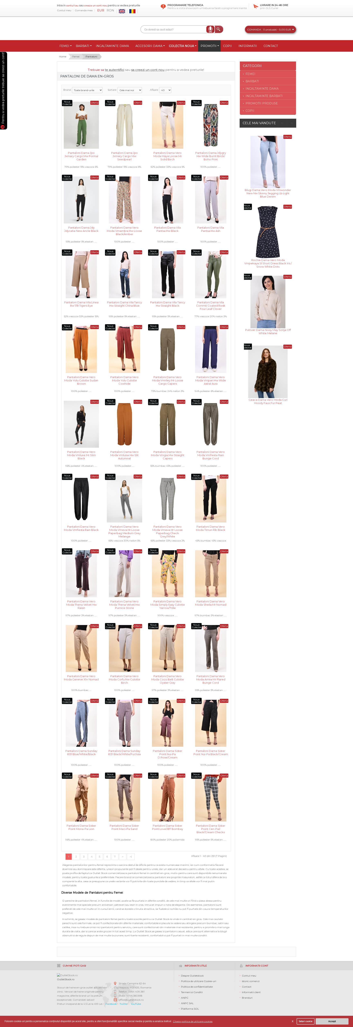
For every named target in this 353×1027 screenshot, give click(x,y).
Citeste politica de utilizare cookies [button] (192, 1021)
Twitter (124, 1003)
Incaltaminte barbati (264, 96)
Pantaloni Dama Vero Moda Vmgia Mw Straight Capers (167, 454)
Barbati (252, 81)
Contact (246, 986)
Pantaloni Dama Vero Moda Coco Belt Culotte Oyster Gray (167, 679)
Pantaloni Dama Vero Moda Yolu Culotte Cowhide (124, 380)
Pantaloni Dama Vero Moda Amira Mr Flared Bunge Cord (210, 679)
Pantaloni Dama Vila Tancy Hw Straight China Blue (124, 304)
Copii (250, 111)
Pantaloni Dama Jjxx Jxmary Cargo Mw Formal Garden (81, 155)
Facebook (111, 1003)
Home (62, 56)
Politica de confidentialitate (197, 986)
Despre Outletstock (192, 975)
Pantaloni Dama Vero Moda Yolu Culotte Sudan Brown (81, 380)
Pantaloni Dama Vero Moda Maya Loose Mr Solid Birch (167, 155)
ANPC (184, 997)
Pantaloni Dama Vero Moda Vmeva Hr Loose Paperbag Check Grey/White (167, 529)
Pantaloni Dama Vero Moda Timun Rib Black (210, 528)
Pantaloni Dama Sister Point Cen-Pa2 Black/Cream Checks (210, 828)
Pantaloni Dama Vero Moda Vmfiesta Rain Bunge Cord (211, 454)
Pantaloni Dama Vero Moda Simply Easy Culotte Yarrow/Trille (167, 604)
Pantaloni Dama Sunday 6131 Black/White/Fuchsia (124, 752)
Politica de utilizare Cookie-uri (198, 981)
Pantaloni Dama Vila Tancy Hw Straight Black (167, 304)
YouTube (136, 1003)
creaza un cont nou (96, 5)
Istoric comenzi (251, 981)
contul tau (72, 5)
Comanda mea (84, 10)
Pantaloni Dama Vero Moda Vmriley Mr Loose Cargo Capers (167, 380)
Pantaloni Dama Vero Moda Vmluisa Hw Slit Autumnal (124, 454)
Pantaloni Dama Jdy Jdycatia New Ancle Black (81, 229)
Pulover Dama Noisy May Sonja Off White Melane (268, 331)
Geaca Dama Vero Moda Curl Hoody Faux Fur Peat (268, 401)
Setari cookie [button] (305, 1021)
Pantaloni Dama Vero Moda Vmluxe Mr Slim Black (81, 454)
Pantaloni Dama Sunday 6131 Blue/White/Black (81, 752)
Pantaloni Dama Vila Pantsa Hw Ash (210, 229)
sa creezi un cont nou (147, 70)
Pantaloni (91, 56)
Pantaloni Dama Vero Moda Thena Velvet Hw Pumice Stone (124, 604)
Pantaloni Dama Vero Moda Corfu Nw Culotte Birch (124, 679)
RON (110, 10)
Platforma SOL (190, 1008)
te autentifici (114, 70)
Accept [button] (332, 1021)
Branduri (247, 997)
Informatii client (251, 992)
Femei (75, 56)
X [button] (292, 1021)
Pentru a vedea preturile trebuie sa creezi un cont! (3, 88)
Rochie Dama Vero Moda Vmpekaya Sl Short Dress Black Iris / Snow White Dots (268, 263)
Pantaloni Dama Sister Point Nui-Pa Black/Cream (210, 752)
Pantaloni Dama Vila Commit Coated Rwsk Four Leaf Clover (210, 305)
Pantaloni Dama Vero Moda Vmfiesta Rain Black (81, 528)
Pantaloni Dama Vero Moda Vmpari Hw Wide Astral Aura (210, 380)
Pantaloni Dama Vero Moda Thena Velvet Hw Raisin (81, 604)
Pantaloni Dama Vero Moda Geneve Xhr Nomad (81, 677)
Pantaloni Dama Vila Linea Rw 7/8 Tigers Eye (81, 304)
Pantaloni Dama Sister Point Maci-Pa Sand (124, 827)
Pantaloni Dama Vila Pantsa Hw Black (167, 229)
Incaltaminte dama (262, 88)
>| (131, 856)
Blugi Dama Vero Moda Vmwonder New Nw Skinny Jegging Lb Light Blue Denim (268, 193)
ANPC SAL (187, 1003)
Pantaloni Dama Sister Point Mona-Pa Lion (81, 827)
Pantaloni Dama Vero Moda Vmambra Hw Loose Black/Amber (124, 230)
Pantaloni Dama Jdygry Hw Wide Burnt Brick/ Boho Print (210, 155)
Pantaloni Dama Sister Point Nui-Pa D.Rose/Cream (167, 753)
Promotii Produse (262, 103)
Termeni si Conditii (192, 992)
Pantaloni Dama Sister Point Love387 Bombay (167, 827)
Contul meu (64, 10)
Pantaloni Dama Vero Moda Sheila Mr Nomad (210, 603)
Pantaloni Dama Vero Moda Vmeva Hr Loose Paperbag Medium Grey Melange (124, 529)
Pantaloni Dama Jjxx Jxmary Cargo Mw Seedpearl (124, 155)
